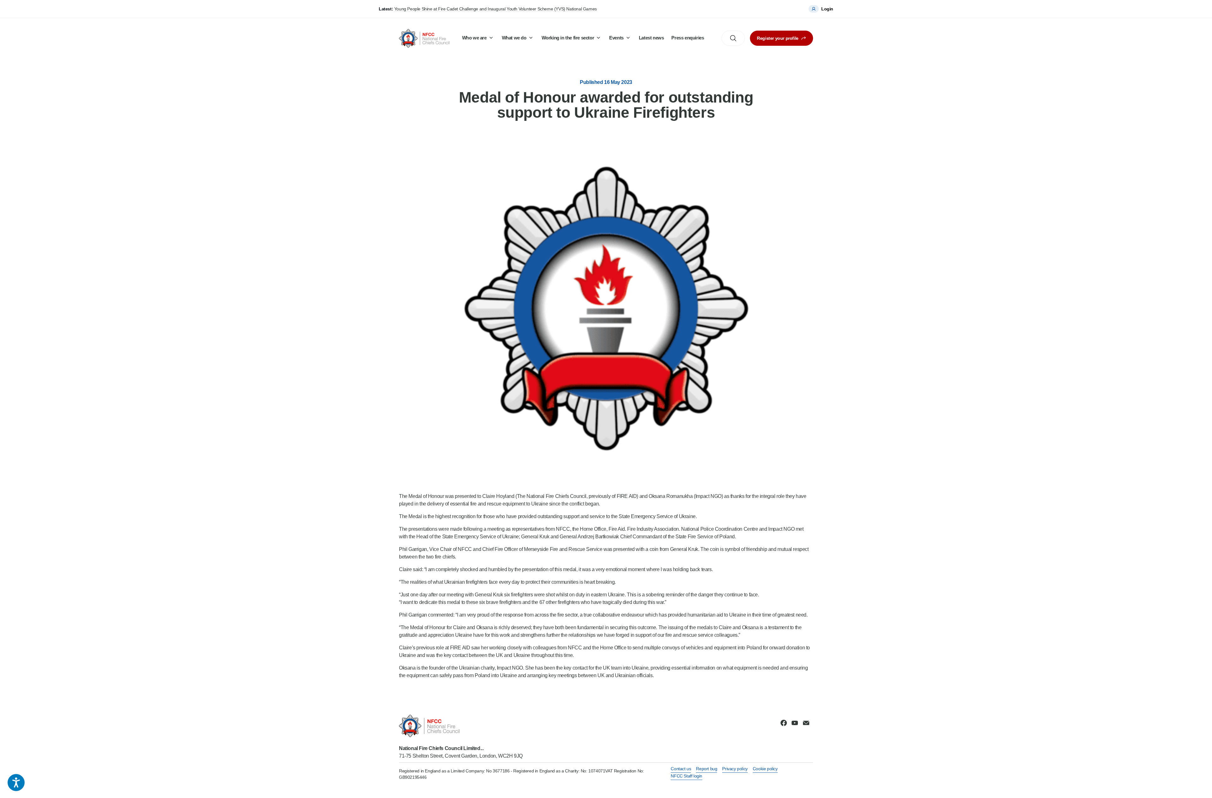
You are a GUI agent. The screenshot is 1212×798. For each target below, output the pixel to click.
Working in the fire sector (568, 37)
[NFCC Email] (806, 723)
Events (616, 37)
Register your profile (778, 38)
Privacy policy (734, 768)
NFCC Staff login (686, 775)
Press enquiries (687, 37)
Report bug (706, 768)
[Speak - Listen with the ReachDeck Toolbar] (16, 782)
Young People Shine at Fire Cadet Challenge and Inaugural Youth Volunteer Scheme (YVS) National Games (495, 8)
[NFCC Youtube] (795, 723)
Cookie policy (765, 768)
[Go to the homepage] (424, 38)
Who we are (474, 37)
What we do (514, 37)
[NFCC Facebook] (784, 723)
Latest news (651, 37)
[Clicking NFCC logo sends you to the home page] (461, 726)
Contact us (681, 768)
